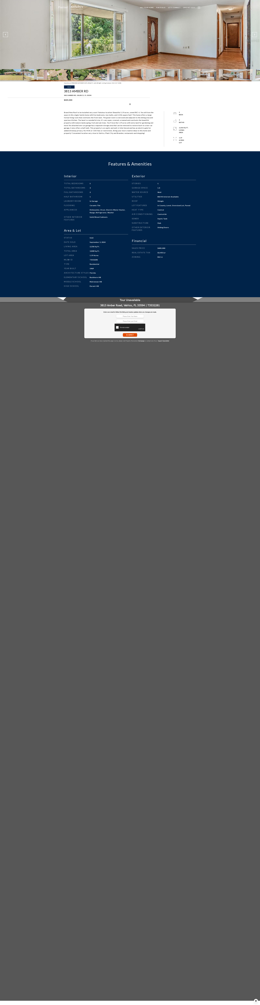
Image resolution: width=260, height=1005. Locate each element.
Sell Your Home (147, 7)
